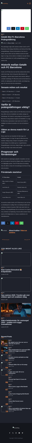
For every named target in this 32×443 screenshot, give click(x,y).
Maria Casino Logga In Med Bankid (18, 386)
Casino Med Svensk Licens (16, 401)
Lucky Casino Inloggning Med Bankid (19, 393)
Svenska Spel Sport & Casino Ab (17, 379)
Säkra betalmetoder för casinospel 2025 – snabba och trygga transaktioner (15, 322)
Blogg (2, 34)
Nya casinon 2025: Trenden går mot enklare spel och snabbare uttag (15, 296)
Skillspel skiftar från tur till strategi (18, 364)
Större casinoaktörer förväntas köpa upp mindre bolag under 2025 (20, 409)
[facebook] (9, 28)
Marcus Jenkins (11, 43)
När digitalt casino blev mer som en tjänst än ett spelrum (18, 343)
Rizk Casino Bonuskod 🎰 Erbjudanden (11, 271)
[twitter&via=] (13, 28)
